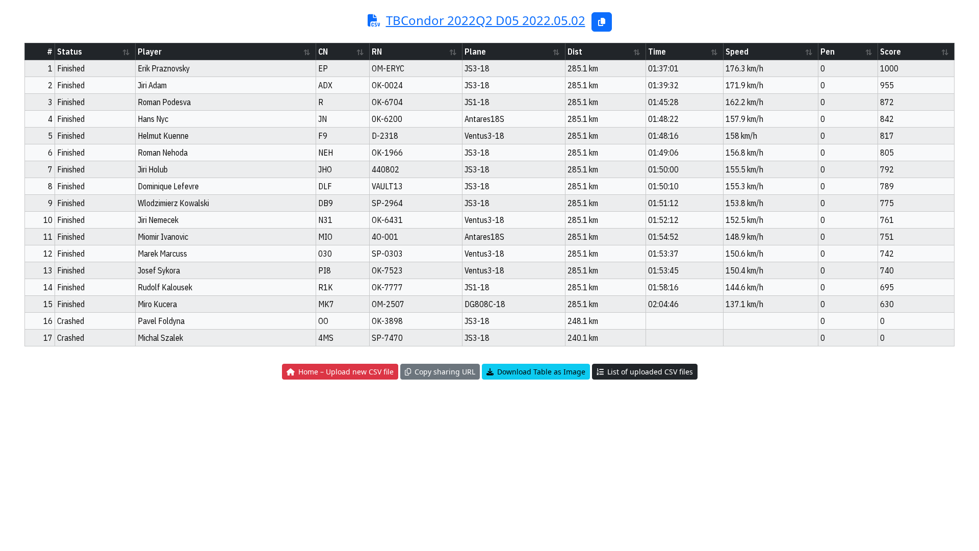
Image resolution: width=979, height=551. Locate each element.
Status (69, 51)
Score (890, 51)
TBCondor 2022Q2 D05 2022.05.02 (485, 20)
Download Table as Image (539, 372)
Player (150, 51)
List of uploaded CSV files (648, 372)
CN (323, 51)
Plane (475, 51)
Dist (575, 51)
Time (657, 51)
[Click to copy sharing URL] (601, 22)
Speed (737, 51)
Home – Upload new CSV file (344, 372)
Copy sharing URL (443, 372)
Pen (827, 51)
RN (377, 51)
